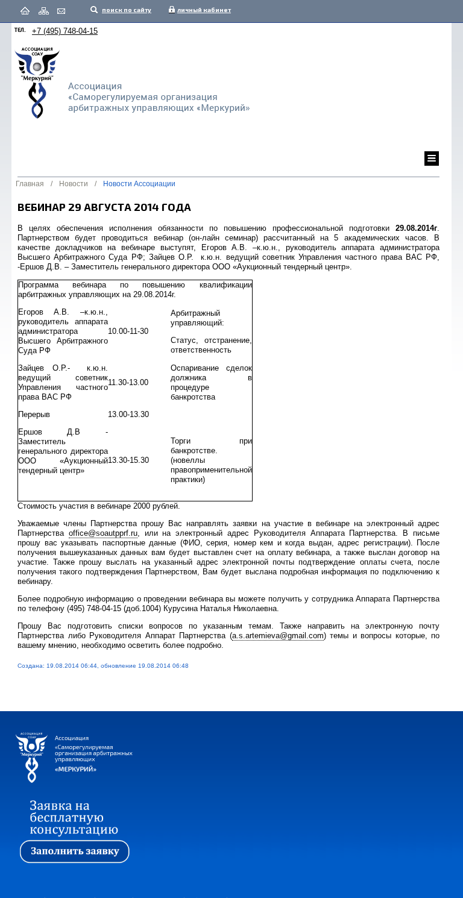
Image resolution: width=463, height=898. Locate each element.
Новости (73, 184)
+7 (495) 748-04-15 (65, 31)
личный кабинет (201, 9)
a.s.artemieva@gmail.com (278, 635)
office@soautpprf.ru (103, 533)
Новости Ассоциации (139, 184)
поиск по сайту (126, 9)
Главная (30, 184)
